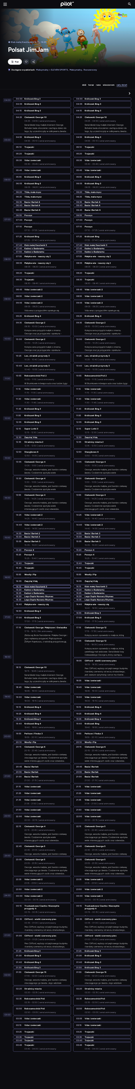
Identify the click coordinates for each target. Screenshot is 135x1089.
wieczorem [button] (108, 85)
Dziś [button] (84, 85)
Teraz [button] (91, 85)
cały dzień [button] (122, 85)
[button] (129, 93)
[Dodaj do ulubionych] (26, 62)
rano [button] (98, 85)
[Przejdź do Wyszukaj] (129, 4)
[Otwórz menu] (5, 4)
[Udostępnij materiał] (33, 62)
